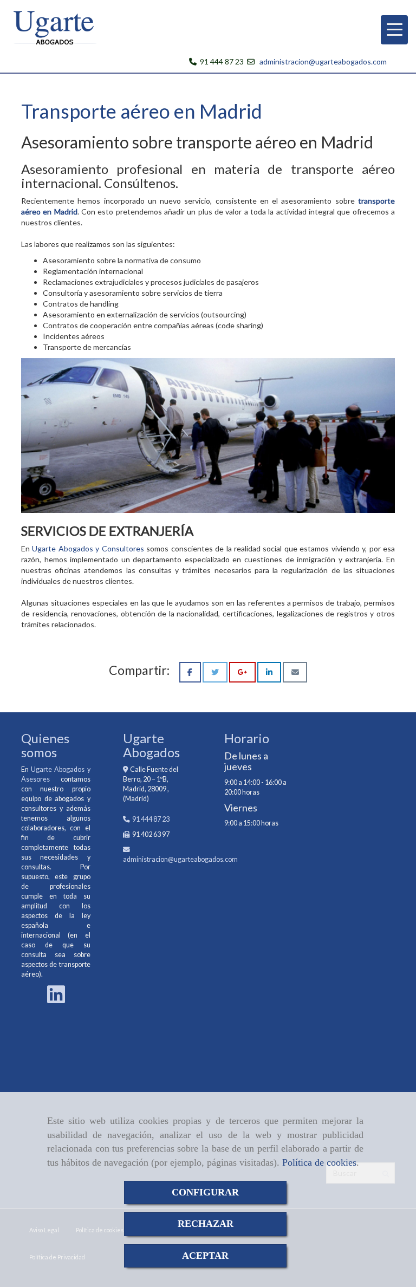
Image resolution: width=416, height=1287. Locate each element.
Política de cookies (319, 1162)
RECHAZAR (205, 1223)
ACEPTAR (205, 1255)
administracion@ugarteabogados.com (323, 61)
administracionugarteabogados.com (180, 859)
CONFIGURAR (205, 1192)
